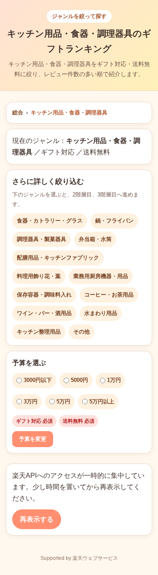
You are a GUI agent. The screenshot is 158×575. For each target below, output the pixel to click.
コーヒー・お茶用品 (109, 294)
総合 (17, 112)
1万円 (114, 380)
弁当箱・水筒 (95, 239)
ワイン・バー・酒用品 (44, 313)
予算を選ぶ (29, 362)
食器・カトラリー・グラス (50, 220)
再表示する (37, 519)
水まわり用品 (100, 313)
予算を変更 (32, 439)
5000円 (79, 380)
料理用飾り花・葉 (39, 276)
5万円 (63, 401)
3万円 (30, 401)
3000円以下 (38, 380)
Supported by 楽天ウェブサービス (79, 558)
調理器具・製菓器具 (41, 239)
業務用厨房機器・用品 (100, 276)
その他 (81, 332)
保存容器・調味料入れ (44, 294)
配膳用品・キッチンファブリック (58, 257)
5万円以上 (101, 401)
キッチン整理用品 (39, 332)
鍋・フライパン (114, 220)
